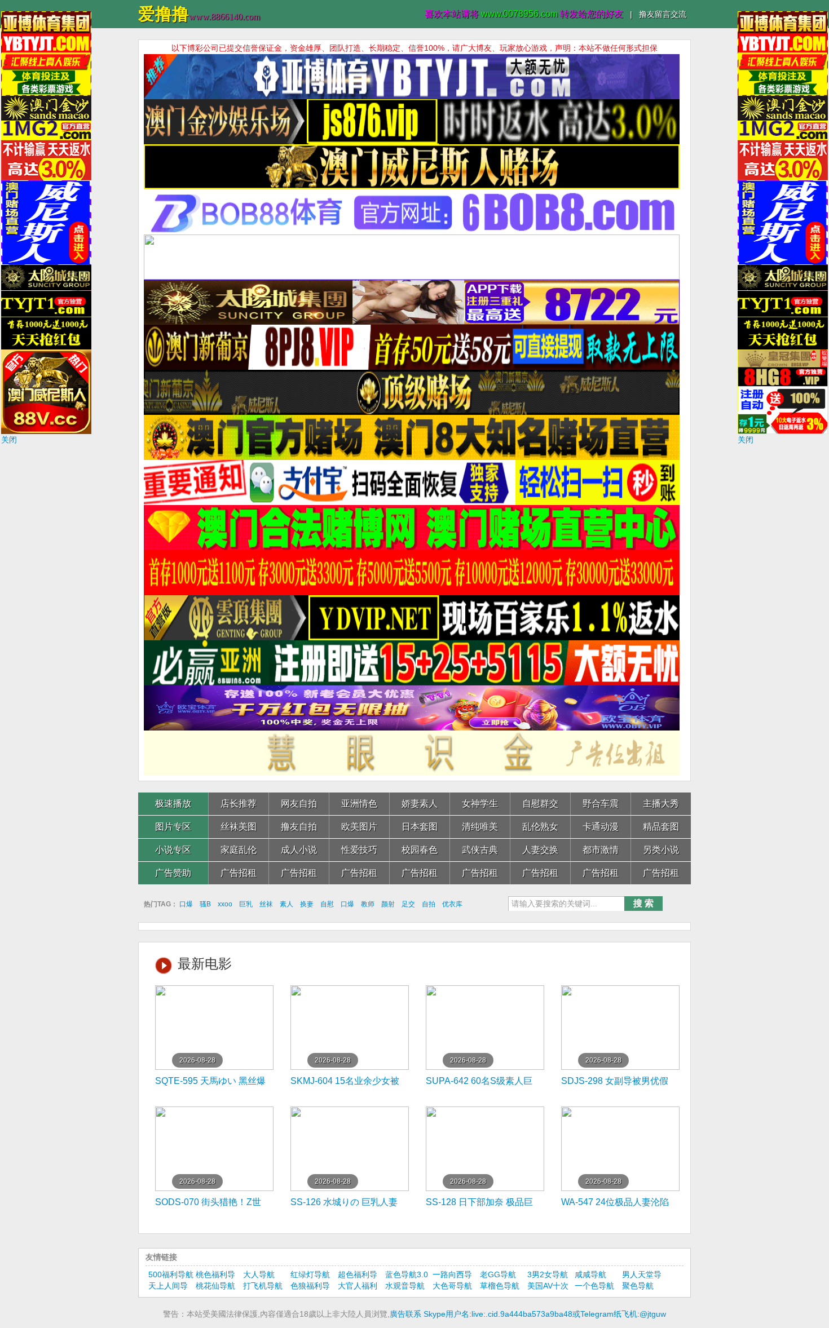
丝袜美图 (239, 826)
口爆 (186, 904)
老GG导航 (498, 1274)
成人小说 (299, 850)
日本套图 (420, 826)
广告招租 (239, 873)
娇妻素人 (420, 803)
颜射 (388, 904)
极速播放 (173, 803)
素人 (286, 904)
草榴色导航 (499, 1285)
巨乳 (246, 904)
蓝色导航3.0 (406, 1274)
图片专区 (173, 826)
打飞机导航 (263, 1285)
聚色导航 (638, 1285)
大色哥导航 (452, 1285)
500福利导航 (170, 1274)
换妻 (307, 904)
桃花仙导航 (215, 1285)
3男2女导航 (547, 1274)
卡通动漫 (601, 826)
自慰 (327, 904)
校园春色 (420, 850)
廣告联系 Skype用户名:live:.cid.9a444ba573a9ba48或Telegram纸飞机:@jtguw (528, 1313)
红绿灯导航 (310, 1274)
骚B (205, 904)
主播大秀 (661, 803)
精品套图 (661, 826)
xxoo (225, 904)
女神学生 (480, 803)
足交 (408, 904)
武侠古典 (480, 850)
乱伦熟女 (540, 826)
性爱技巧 (359, 850)
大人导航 (259, 1274)
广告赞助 (173, 873)
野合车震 (601, 803)
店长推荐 (239, 803)
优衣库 (452, 904)
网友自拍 (299, 803)
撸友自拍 (299, 826)
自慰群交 (540, 803)
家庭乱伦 (239, 850)
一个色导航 (594, 1285)
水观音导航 (405, 1285)
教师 (367, 904)
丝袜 (266, 904)
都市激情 (601, 850)
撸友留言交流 (662, 14)
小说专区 (173, 850)
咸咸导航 (590, 1274)
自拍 (428, 904)
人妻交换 (540, 850)
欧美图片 (359, 826)
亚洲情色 (359, 803)
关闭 (9, 439)
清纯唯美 (480, 826)
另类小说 (661, 850)
